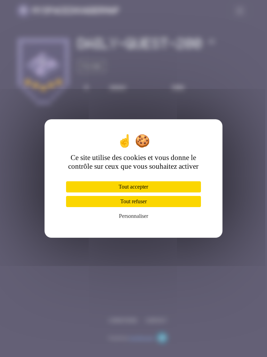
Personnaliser (133, 216)
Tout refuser (133, 201)
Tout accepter (133, 187)
